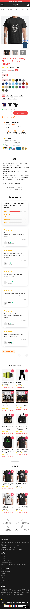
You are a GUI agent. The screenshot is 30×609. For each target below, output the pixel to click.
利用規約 (3, 558)
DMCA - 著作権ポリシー (6, 562)
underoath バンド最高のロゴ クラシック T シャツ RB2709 (22, 507)
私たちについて (5, 556)
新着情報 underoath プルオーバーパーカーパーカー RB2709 (8, 451)
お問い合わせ (4, 578)
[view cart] (28, 4)
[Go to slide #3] (23, 52)
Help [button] (27, 607)
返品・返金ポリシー (6, 575)
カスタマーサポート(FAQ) (7, 580)
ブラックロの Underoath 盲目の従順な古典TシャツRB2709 (8, 507)
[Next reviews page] (26, 355)
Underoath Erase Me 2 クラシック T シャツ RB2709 (22, 485)
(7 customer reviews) (14, 67)
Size (3, 93)
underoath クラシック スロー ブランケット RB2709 (8, 405)
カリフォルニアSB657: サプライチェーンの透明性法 (13, 564)
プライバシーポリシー (6, 560)
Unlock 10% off (3, 602)
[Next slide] (27, 30)
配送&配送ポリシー (5, 571)
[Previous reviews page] (19, 355)
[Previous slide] (3, 30)
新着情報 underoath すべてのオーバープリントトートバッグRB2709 (8, 428)
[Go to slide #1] (7, 52)
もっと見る (15, 460)
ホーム (2, 9)
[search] (25, 4)
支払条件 (3, 573)
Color (3, 77)
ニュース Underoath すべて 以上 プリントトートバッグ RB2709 (22, 428)
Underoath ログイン (11, 9)
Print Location (5, 100)
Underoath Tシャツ (24, 9)
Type (3, 72)
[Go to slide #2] (15, 52)
